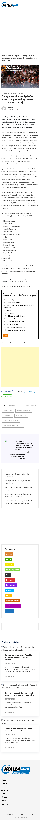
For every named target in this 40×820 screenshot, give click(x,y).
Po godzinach (10, 585)
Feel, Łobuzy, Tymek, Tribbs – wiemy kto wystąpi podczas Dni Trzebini (18, 488)
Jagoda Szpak (8, 410)
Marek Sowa (8, 415)
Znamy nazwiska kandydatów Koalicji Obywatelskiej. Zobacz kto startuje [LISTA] (17, 99)
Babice (8, 559)
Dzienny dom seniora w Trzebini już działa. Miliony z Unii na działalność (19, 495)
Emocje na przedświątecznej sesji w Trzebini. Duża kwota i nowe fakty (20, 694)
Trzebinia (9, 611)
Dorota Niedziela (30, 405)
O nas (3, 780)
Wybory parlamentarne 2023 (13, 425)
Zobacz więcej (9, 676)
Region (16, 56)
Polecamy (9, 590)
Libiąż (8, 575)
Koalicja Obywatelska (23, 410)
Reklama (4, 783)
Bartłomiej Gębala (14, 405)
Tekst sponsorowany (12, 606)
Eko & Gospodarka (12, 570)
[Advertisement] (20, 31)
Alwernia (9, 554)
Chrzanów (9, 564)
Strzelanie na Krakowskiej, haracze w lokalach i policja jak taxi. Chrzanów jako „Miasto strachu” (24, 445)
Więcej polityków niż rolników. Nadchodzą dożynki (17, 456)
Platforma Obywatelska (11, 420)
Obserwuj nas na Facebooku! (17, 281)
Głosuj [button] (5, 335)
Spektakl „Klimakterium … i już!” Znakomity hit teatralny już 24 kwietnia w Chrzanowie (19, 502)
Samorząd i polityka (16, 93)
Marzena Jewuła (21, 415)
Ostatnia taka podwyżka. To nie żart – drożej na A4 (18, 729)
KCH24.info (6, 56)
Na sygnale (10, 580)
